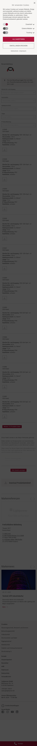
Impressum (23, 51)
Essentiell (29, 24)
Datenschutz (14, 51)
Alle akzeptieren (19, 39)
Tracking (29, 33)
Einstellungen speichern (18, 46)
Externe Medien (27, 28)
